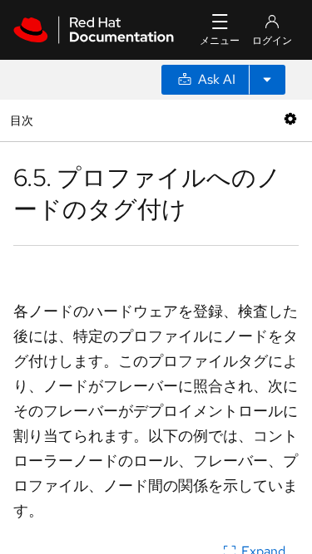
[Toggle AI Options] (267, 80)
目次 (23, 120)
